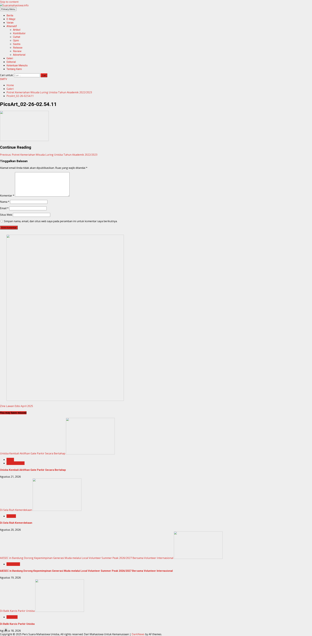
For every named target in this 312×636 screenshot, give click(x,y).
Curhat (16, 36)
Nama (4, 202)
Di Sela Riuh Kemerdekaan (16, 510)
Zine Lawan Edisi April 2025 (16, 406)
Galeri (9, 58)
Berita (9, 15)
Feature (11, 516)
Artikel (16, 29)
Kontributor (19, 33)
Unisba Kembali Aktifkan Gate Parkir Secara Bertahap (32, 453)
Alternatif (11, 26)
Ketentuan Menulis (17, 65)
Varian (9, 22)
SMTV (3, 79)
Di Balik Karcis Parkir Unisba (17, 611)
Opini (16, 40)
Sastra (16, 44)
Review (17, 51)
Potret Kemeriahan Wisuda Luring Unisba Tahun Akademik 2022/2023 (48, 154)
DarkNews (138, 634)
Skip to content (9, 2)
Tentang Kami (14, 69)
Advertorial (19, 54)
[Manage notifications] (5, 630)
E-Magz (10, 19)
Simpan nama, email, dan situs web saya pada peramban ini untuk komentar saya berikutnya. (60, 221)
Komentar (7, 195)
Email (4, 208)
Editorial (11, 61)
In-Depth (12, 617)
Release (17, 47)
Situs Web (6, 214)
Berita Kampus (15, 463)
